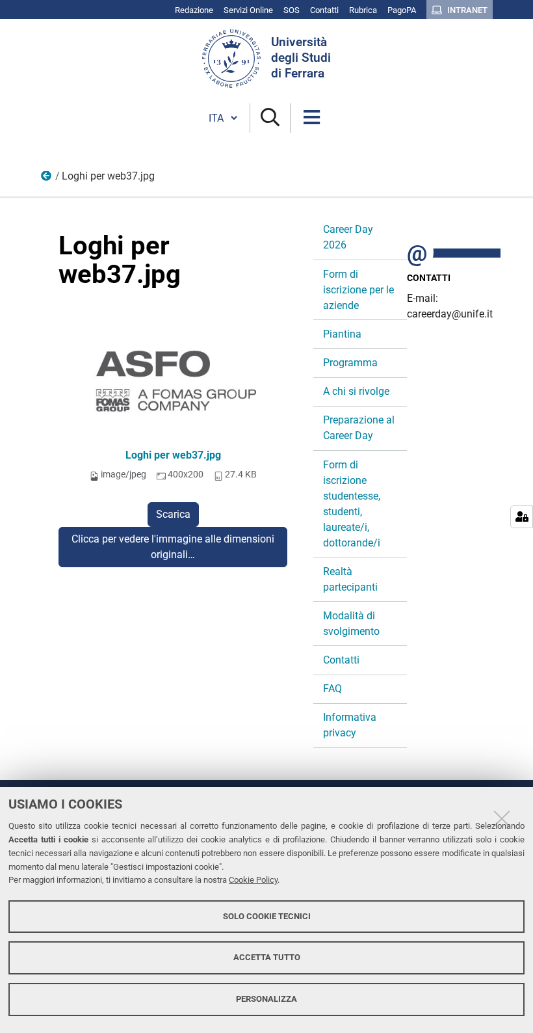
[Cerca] (270, 118)
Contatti (341, 660)
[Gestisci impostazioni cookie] (521, 516)
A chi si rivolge (356, 391)
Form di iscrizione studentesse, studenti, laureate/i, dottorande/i (351, 504)
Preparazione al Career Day (359, 428)
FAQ (332, 688)
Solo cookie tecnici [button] (267, 916)
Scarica (173, 514)
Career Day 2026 (348, 237)
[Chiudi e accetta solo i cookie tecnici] (501, 818)
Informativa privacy (349, 725)
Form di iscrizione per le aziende (358, 290)
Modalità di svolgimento (351, 623)
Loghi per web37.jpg (173, 455)
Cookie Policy (253, 880)
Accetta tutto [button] (266, 957)
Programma (350, 362)
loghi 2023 (46, 179)
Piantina (342, 334)
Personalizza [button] (266, 999)
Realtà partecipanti (350, 579)
